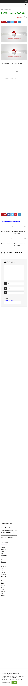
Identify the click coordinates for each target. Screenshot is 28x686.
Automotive (4, 555)
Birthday (3, 560)
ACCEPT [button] (14, 682)
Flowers (3, 576)
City (2, 568)
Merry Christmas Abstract (19, 232)
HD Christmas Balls (7, 537)
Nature (3, 591)
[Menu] (2, 5)
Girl (2, 583)
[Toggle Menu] (26, 1)
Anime (2, 551)
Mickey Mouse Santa (7, 231)
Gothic (3, 585)
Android (3, 547)
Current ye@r (8, 300)
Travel (3, 595)
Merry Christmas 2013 (6, 244)
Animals (3, 549)
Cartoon (3, 562)
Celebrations (4, 564)
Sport (2, 593)
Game (2, 581)
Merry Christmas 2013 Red (19, 244)
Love (2, 587)
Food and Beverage (6, 579)
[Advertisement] (14, 151)
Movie (2, 589)
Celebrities (4, 566)
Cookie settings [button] (6, 682)
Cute (2, 570)
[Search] (25, 5)
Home (2, 9)
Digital (3, 572)
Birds (2, 558)
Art (2, 553)
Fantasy (3, 574)
